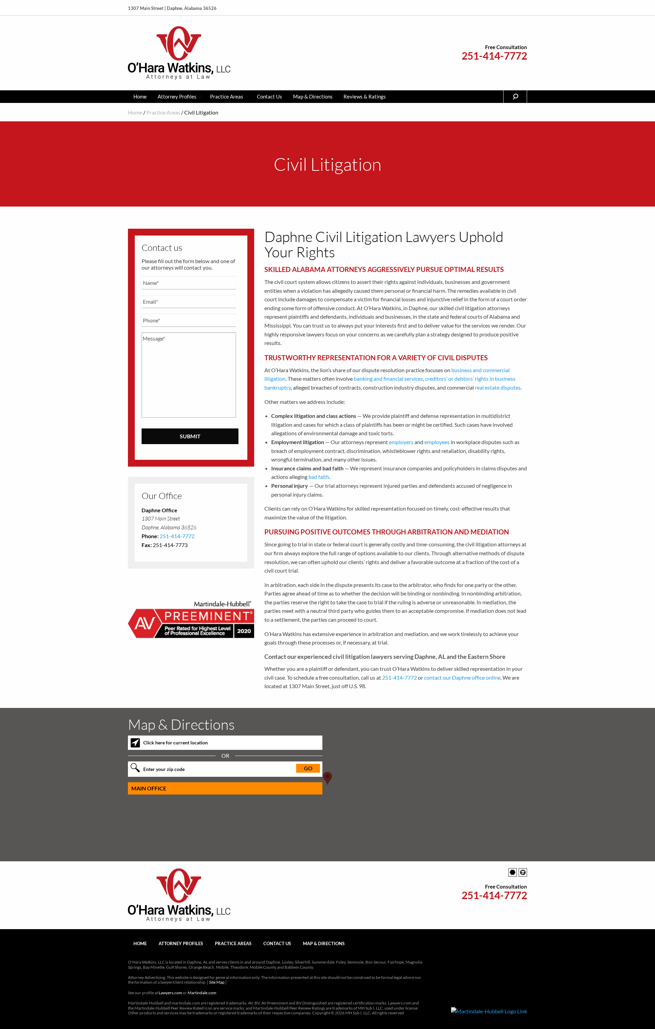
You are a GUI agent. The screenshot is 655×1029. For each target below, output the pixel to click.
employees (437, 442)
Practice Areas (226, 96)
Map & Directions (313, 96)
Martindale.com (202, 992)
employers (401, 442)
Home (140, 96)
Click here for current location (175, 742)
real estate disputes (498, 387)
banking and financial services (388, 378)
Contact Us (269, 96)
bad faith (318, 476)
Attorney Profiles (177, 96)
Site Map (216, 982)
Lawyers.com (170, 992)
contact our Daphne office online (462, 677)
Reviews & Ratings (365, 96)
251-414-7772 (494, 55)
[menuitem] (140, 96)
